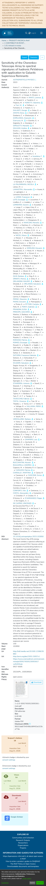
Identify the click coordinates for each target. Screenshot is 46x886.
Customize (4, 883)
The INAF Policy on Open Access (23, 864)
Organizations (23, 845)
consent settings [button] (8, 760)
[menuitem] (29, 33)
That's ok (40, 883)
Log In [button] (33, 33)
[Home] (8, 33)
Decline (32, 883)
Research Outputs (23, 840)
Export (24, 57)
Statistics (33, 57)
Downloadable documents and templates (23, 866)
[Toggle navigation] (41, 33)
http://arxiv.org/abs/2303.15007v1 (26, 656)
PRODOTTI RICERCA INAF (19, 40)
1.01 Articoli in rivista (12, 45)
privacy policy (26, 878)
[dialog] (23, 878)
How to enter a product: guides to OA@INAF (23, 861)
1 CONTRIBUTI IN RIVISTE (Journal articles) (15, 43)
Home (4, 40)
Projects (23, 848)
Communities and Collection (23, 838)
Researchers (23, 843)
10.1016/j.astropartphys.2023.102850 (28, 536)
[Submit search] (26, 33)
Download (37, 682)
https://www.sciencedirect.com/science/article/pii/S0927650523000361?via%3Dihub (28, 661)
